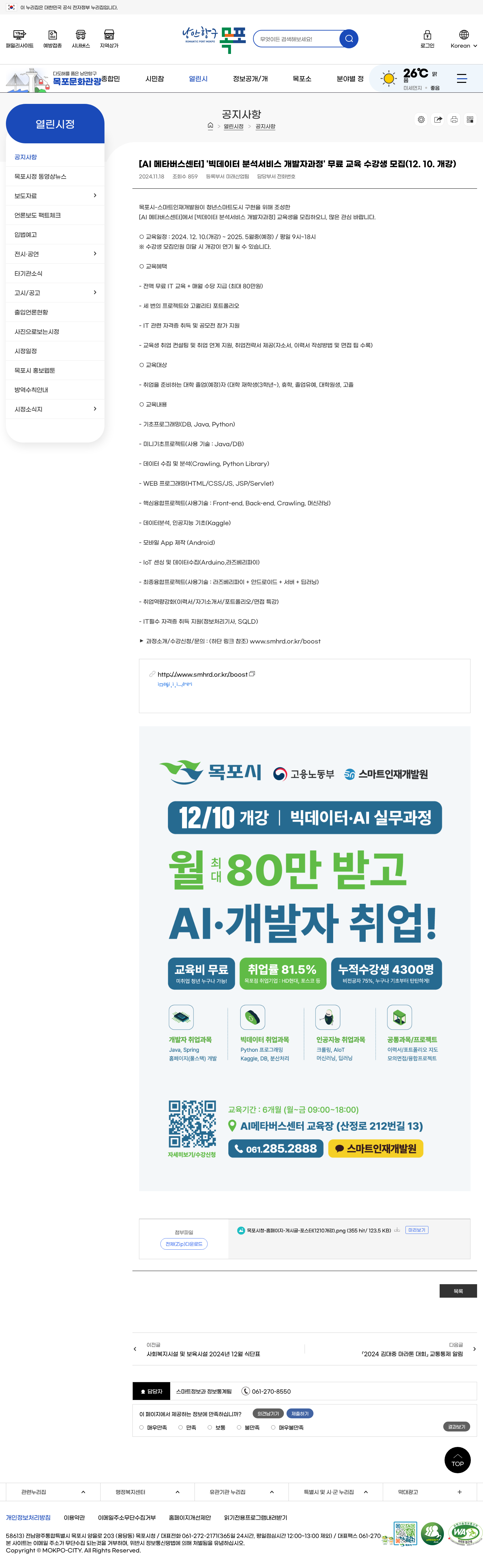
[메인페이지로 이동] (214, 40)
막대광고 (408, 1491)
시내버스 (81, 45)
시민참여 (154, 92)
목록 (458, 1290)
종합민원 (110, 92)
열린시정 (198, 92)
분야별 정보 (350, 92)
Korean (460, 45)
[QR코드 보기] (470, 119)
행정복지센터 (155, 1490)
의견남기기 (268, 1413)
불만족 (252, 1427)
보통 (220, 1427)
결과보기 (456, 1426)
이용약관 (74, 1517)
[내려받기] (454, 119)
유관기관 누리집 (249, 1490)
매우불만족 (291, 1427)
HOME (210, 126)
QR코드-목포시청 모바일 (399, 1534)
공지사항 (265, 126)
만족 (191, 1427)
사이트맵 (462, 78)
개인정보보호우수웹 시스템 (433, 1533)
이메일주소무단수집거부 (127, 1517)
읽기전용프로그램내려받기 (255, 1517)
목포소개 (302, 92)
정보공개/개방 (250, 92)
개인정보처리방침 (28, 1517)
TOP (457, 1463)
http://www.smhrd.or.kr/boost (203, 674)
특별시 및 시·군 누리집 (343, 1490)
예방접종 (52, 45)
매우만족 (157, 1427)
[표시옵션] (421, 119)
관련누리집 (60, 1490)
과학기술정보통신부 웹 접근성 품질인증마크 (465, 1534)
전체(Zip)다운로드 (184, 1243)
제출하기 (300, 1413)
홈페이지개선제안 (190, 1517)
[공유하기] (437, 119)
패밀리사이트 (20, 45)
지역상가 (109, 45)
